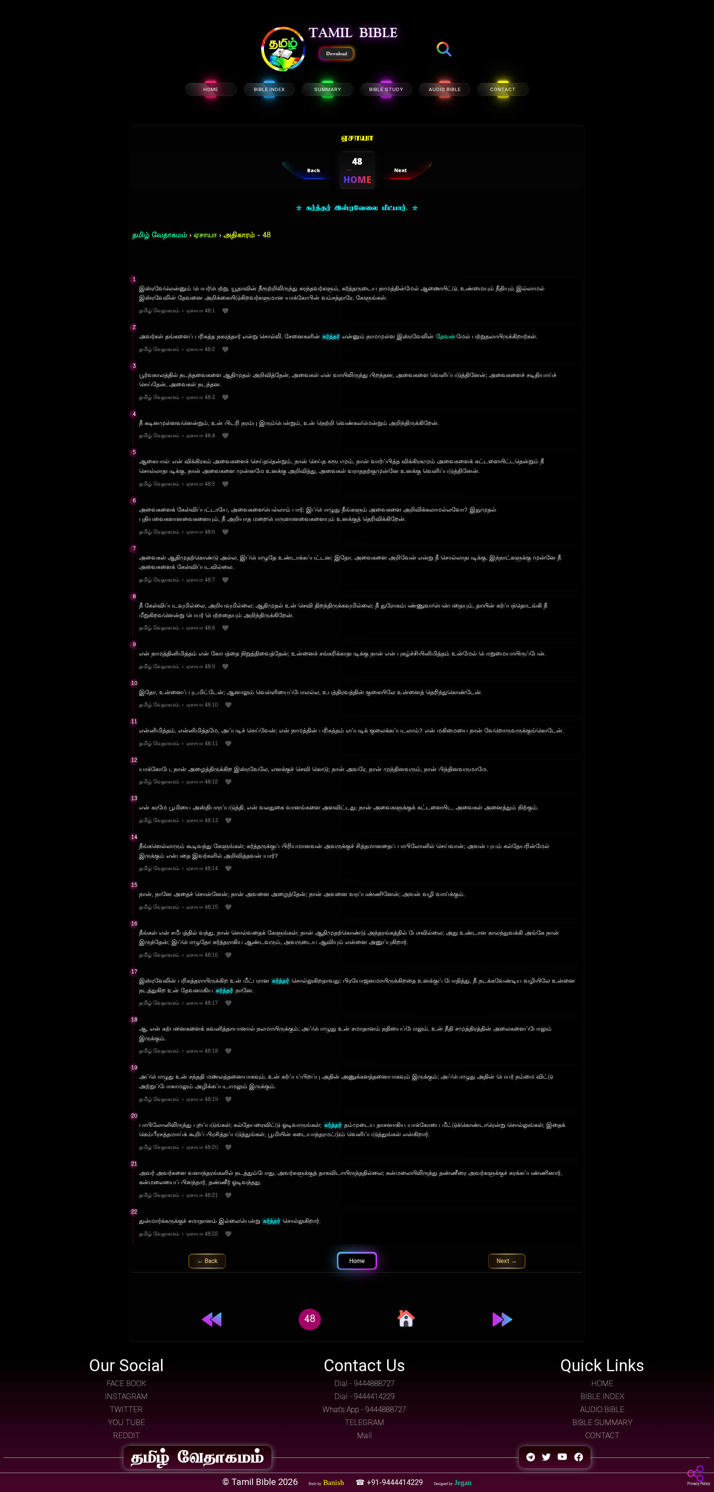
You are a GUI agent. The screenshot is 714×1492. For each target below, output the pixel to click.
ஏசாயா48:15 (202, 907)
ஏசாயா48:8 (200, 628)
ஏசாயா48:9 (200, 667)
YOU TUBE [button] (126, 1422)
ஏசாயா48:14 (202, 869)
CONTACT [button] (602, 1435)
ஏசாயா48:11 (202, 744)
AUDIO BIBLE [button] (602, 1409)
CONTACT (503, 89)
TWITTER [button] (126, 1409)
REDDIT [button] (126, 1435)
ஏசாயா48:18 (202, 1051)
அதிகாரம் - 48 (247, 235)
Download (336, 53)
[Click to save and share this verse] (225, 311)
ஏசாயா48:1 (200, 311)
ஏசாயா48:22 (202, 1234)
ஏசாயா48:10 (202, 705)
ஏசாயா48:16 (202, 955)
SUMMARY (327, 89)
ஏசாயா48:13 (202, 821)
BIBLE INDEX (269, 89)
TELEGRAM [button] (364, 1422)
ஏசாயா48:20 (202, 1147)
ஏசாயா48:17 (202, 1003)
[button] (283, 50)
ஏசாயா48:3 (200, 397)
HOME (210, 89)
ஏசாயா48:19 (202, 1099)
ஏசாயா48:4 (200, 436)
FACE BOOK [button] (126, 1383)
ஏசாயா (205, 235)
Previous (207, 1260)
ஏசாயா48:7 (200, 580)
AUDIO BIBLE (445, 89)
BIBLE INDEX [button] (602, 1396)
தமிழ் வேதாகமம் (159, 235)
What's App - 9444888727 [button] (364, 1409)
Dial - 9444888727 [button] (364, 1383)
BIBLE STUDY (386, 89)
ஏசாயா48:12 (202, 782)
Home (357, 1260)
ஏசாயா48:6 (200, 532)
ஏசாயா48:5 (200, 484)
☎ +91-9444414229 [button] (390, 1482)
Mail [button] (364, 1435)
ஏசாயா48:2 (200, 350)
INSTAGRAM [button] (126, 1396)
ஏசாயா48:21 (202, 1195)
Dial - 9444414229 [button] (364, 1396)
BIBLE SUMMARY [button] (602, 1422)
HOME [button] (602, 1383)
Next (506, 1260)
